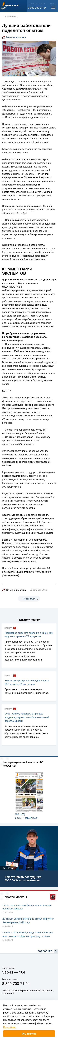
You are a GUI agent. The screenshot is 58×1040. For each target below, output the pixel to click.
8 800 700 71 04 (37, 7)
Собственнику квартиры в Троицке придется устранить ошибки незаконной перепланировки (27, 717)
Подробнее (9, 1027)
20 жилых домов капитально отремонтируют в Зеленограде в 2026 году (28, 920)
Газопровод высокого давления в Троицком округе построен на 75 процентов (29, 634)
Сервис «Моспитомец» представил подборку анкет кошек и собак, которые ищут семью (27, 934)
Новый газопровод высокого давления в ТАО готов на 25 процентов (27, 682)
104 (22, 972)
